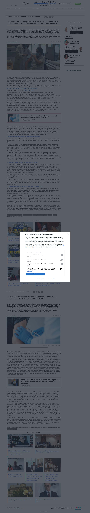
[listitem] (45, 252)
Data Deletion (37, 278)
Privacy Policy (52, 278)
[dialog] (45, 256)
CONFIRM (35, 274)
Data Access (45, 278)
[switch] (61, 255)
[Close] (68, 234)
